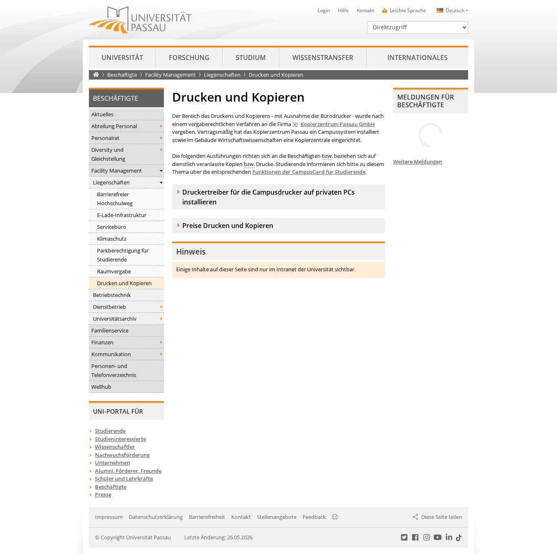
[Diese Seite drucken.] (335, 517)
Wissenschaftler (115, 446)
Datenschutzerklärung (156, 517)
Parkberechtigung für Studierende (122, 255)
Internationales (417, 57)
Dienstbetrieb (109, 306)
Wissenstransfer (322, 57)
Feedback (314, 517)
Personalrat (105, 138)
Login (324, 10)
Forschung (189, 57)
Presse (103, 494)
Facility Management (170, 74)
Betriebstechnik (112, 295)
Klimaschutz (111, 238)
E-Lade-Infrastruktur (121, 215)
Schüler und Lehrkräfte (124, 478)
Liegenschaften (222, 74)
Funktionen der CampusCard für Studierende (308, 171)
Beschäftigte (122, 74)
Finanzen (102, 342)
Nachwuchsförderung (122, 455)
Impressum (109, 517)
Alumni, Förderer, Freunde (128, 470)
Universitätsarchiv (115, 318)
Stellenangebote (276, 517)
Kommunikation (111, 354)
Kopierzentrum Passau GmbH (338, 124)
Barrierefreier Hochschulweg (115, 199)
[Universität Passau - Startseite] (140, 19)
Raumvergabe (114, 271)
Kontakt (365, 10)
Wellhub (101, 386)
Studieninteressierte (120, 439)
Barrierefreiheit (207, 517)
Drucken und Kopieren (124, 283)
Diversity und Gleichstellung (108, 154)
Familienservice (109, 330)
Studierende (110, 430)
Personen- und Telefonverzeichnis (113, 370)
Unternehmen (112, 462)
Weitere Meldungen (417, 161)
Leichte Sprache (408, 10)
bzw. (327, 156)
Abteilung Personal (114, 126)
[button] (451, 10)
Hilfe (343, 10)
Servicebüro (111, 226)
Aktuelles (102, 114)
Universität (122, 57)
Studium (251, 57)
